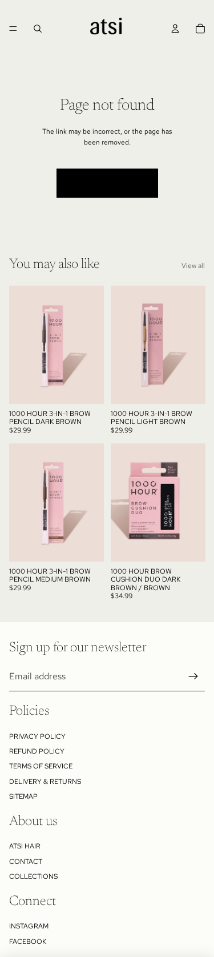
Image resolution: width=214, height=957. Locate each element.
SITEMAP (23, 796)
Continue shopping (107, 182)
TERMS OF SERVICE (40, 766)
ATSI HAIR (25, 846)
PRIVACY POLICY (37, 736)
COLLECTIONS (33, 876)
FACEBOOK (27, 941)
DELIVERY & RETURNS (45, 781)
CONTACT (25, 861)
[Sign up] (193, 676)
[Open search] (37, 28)
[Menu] (13, 28)
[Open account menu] (175, 28)
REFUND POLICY (36, 751)
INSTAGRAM (29, 926)
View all (193, 265)
